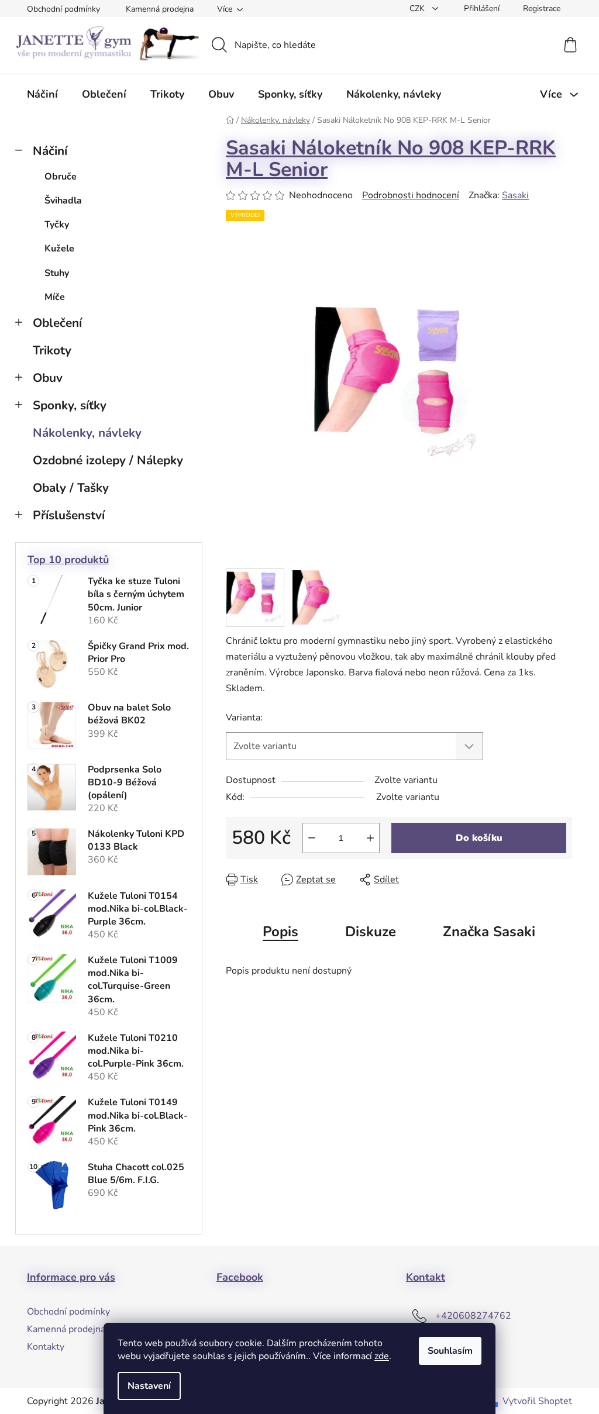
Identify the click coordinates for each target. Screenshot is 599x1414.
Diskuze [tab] (370, 931)
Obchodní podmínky (63, 9)
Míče (54, 297)
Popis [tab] (280, 931)
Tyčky (56, 224)
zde (381, 1356)
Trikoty (52, 350)
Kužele (59, 248)
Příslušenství (69, 515)
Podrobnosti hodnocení (410, 195)
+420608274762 (473, 1315)
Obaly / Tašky (71, 488)
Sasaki (515, 195)
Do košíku (479, 838)
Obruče (60, 176)
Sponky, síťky (69, 405)
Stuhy (56, 273)
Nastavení (149, 1385)
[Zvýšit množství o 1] (370, 838)
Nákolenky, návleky (87, 433)
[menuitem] (42, 94)
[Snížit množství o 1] (312, 838)
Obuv (48, 378)
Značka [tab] (489, 931)
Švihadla (63, 200)
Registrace (541, 8)
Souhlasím (450, 1350)
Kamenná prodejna (160, 9)
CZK (418, 8)
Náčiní (50, 151)
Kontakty (45, 1346)
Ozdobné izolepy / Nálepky (108, 460)
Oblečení (57, 323)
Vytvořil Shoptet (537, 1401)
